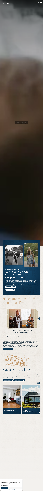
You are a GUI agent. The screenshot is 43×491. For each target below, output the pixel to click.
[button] (21, 480)
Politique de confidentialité (11, 489)
